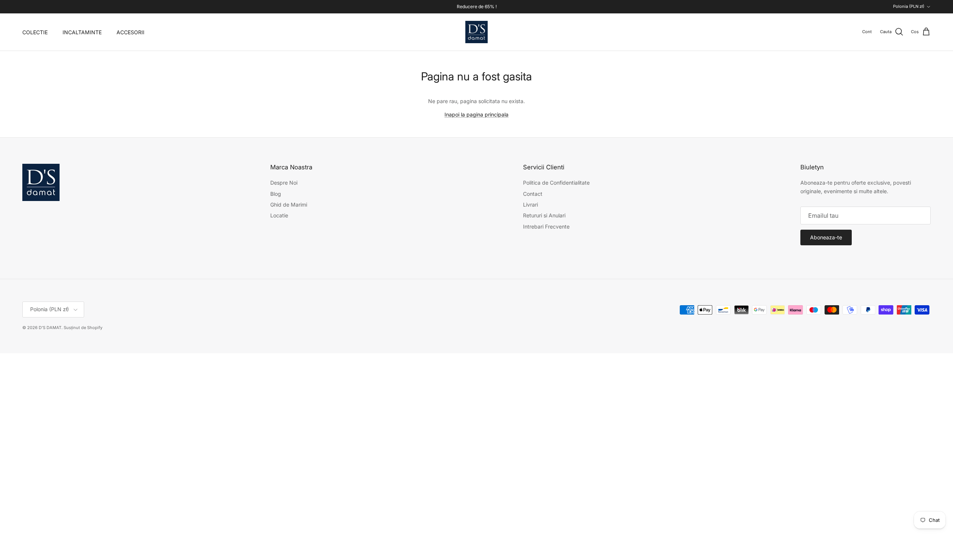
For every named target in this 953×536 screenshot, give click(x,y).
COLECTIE (35, 32)
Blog (275, 194)
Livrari (530, 204)
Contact (532, 194)
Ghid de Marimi (288, 204)
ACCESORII (130, 32)
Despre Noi (283, 182)
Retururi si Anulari (544, 215)
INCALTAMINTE (82, 32)
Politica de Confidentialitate (556, 182)
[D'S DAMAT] (476, 32)
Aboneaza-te (826, 237)
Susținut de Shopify (83, 327)
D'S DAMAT (50, 327)
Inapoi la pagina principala (476, 114)
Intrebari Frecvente (546, 226)
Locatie (279, 215)
